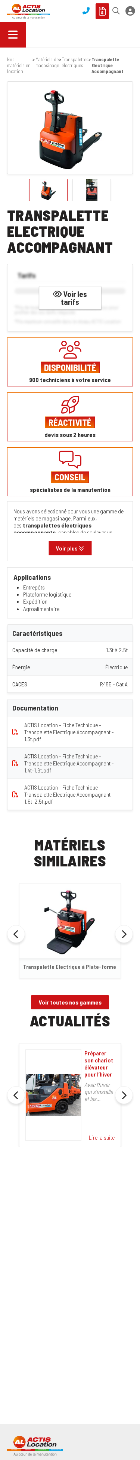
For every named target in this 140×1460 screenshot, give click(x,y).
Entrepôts (34, 587)
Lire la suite (102, 1137)
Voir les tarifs (74, 297)
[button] (114, 11)
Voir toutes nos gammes (70, 1002)
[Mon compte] (130, 11)
